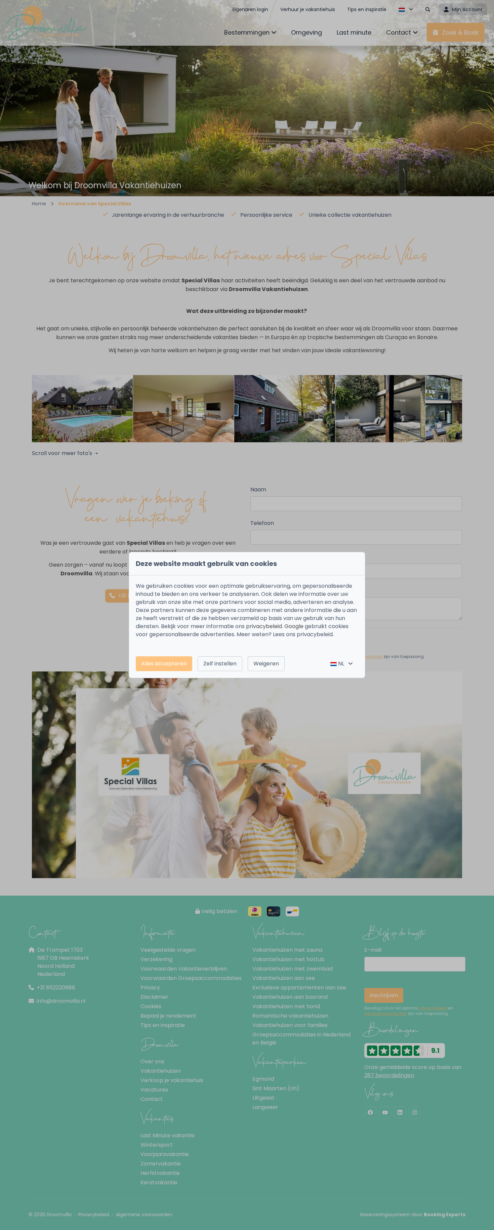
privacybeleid (264, 626)
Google (293, 626)
